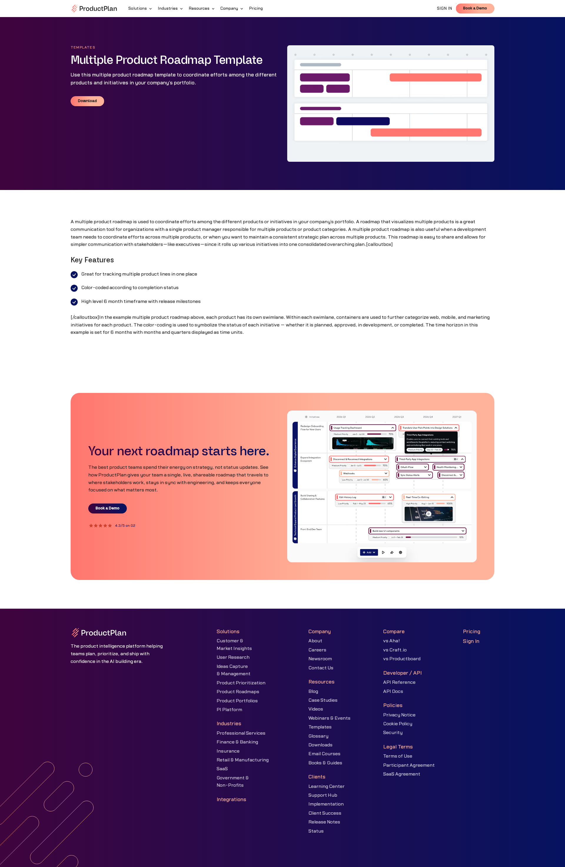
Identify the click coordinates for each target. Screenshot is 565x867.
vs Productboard (402, 658)
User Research (233, 657)
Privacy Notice (399, 715)
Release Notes (324, 822)
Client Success (324, 813)
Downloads (320, 745)
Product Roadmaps (238, 691)
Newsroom (320, 658)
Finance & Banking (237, 742)
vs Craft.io (395, 650)
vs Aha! (391, 640)
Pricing (471, 631)
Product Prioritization (241, 683)
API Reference (399, 682)
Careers (317, 650)
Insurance (228, 751)
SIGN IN (444, 8)
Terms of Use (397, 756)
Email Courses (324, 753)
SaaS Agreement (401, 774)
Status (316, 831)
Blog (313, 691)
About (315, 640)
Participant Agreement (409, 765)
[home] (94, 8)
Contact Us (320, 668)
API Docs (393, 691)
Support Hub (322, 795)
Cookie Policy (397, 723)
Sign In (471, 641)
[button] (140, 8)
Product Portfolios (237, 700)
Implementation (326, 804)
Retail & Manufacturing (243, 760)
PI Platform (229, 709)
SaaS (222, 768)
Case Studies (323, 700)
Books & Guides (325, 763)
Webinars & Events (329, 718)
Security (393, 732)
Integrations (231, 799)
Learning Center (326, 786)
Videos (315, 709)
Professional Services (241, 733)
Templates (320, 727)
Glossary (318, 736)
